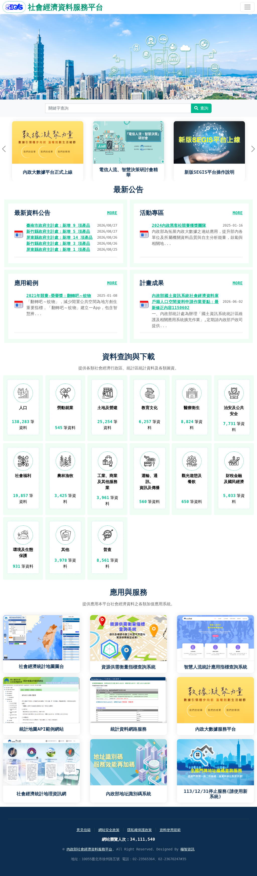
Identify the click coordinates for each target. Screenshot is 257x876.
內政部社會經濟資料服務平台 (89, 849)
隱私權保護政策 (139, 830)
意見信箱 (84, 830)
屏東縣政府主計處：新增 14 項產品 (59, 237)
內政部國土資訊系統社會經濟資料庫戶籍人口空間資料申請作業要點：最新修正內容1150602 (185, 301)
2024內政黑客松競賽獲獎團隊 (179, 225)
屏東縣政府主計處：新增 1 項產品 (58, 249)
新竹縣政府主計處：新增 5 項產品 (58, 231)
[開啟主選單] (247, 7)
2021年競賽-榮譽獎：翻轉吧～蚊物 (58, 295)
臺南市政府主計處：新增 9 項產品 (58, 225)
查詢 (204, 108)
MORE (112, 213)
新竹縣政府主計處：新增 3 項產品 (58, 243)
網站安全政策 (108, 830)
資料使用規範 (170, 830)
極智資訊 (187, 849)
